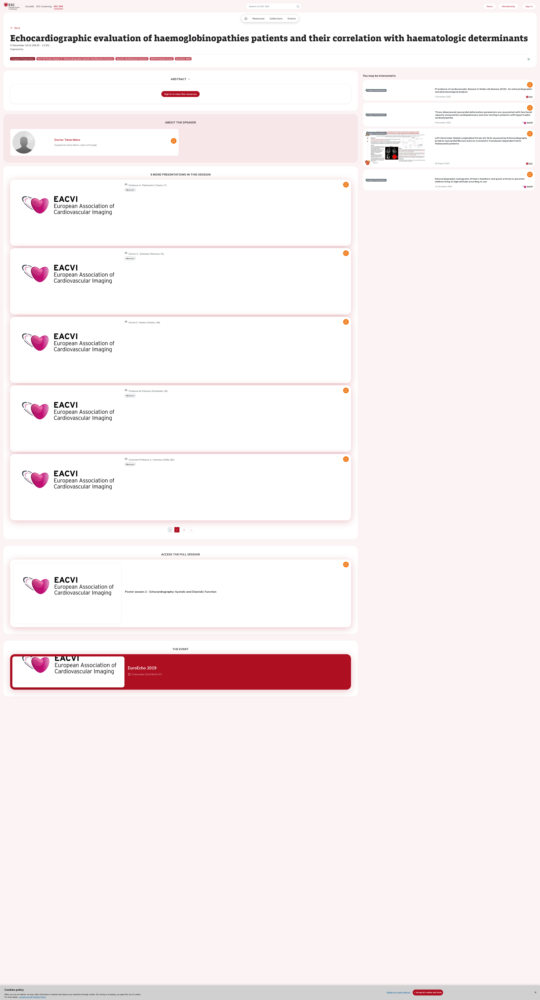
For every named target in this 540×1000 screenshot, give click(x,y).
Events (292, 18)
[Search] (298, 7)
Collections (276, 18)
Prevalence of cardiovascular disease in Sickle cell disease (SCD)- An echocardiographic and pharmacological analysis (483, 90)
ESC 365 (58, 6)
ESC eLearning (44, 6)
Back (17, 28)
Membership (508, 6)
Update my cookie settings (398, 992)
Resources (258, 18)
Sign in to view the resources (180, 94)
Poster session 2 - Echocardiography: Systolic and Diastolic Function (170, 591)
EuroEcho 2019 (142, 667)
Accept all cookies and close (429, 992)
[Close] (535, 992)
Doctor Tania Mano (67, 139)
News (490, 6)
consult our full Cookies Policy (32, 997)
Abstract (130, 190)
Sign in (529, 6)
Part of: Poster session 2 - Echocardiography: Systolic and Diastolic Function (75, 59)
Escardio (29, 6)
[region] (270, 992)
